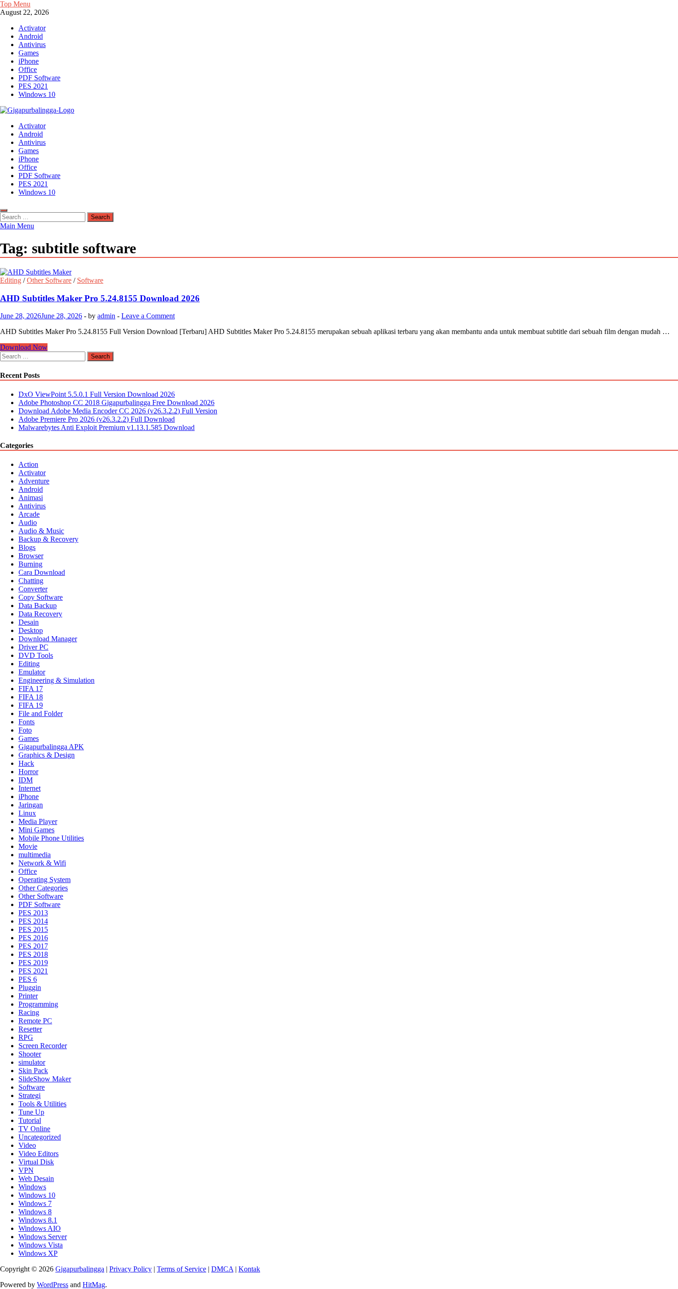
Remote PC (35, 1021)
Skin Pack (33, 1070)
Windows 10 (36, 94)
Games (28, 53)
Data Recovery (40, 614)
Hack (26, 763)
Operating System (44, 879)
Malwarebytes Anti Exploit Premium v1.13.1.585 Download (106, 427)
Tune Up (31, 1112)
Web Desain (36, 1178)
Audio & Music (41, 531)
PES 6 (27, 979)
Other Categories (43, 888)
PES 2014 (33, 921)
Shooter (29, 1054)
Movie (27, 846)
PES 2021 (33, 86)
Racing (28, 1012)
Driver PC (33, 647)
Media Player (37, 821)
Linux (27, 813)
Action (28, 464)
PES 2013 (33, 913)
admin (106, 316)
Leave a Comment (148, 316)
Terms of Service (181, 1269)
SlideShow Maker (44, 1079)
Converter (33, 589)
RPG (25, 1037)
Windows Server (42, 1237)
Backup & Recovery (48, 539)
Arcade (29, 514)
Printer (28, 996)
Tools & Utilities (42, 1104)
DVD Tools (35, 655)
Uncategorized (39, 1137)
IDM (25, 780)
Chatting (30, 581)
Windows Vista (40, 1245)
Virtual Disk (36, 1162)
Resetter (30, 1029)
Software (90, 280)
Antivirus (32, 44)
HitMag (94, 1285)
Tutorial (29, 1120)
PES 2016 (33, 938)
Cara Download (41, 572)
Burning (30, 564)
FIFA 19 (30, 705)
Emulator (31, 672)
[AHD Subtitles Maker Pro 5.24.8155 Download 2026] (339, 272)
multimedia (34, 855)
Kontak (249, 1269)
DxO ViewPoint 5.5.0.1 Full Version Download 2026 (96, 394)
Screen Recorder (42, 1046)
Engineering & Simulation (56, 680)
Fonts (26, 722)
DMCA (222, 1269)
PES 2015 (33, 929)
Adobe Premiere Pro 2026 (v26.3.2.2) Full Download (96, 419)
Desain (28, 622)
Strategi (29, 1095)
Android (30, 36)
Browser (30, 556)
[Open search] (3, 210)
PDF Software (39, 78)
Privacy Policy (130, 1269)
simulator (31, 1062)
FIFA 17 (30, 688)
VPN (26, 1170)
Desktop (30, 630)
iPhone (28, 61)
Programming (38, 1004)
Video (27, 1145)
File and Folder (40, 713)
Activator (32, 28)
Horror (28, 772)
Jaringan (30, 805)
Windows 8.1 (37, 1220)
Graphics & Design (46, 755)
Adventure (33, 481)
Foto (25, 730)
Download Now (24, 347)
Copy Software (40, 597)
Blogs (27, 547)
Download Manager (47, 639)
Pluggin (29, 987)
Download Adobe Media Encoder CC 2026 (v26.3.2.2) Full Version (117, 411)
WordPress (52, 1285)
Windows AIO (39, 1228)
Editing (10, 280)
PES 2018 (33, 954)
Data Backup (37, 605)
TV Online (34, 1129)
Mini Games (36, 830)
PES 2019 (33, 963)
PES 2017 (33, 946)
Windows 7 (35, 1203)
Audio (27, 522)
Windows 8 (35, 1212)
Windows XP (38, 1253)
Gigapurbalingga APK (51, 747)
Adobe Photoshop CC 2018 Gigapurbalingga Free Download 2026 (116, 402)
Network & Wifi (42, 863)
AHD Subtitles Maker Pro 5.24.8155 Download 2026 (100, 298)
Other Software (49, 280)
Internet (29, 788)
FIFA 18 (30, 697)
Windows (32, 1187)
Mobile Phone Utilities (51, 838)
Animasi (30, 497)
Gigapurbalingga (79, 1269)
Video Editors (38, 1154)
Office (27, 69)
